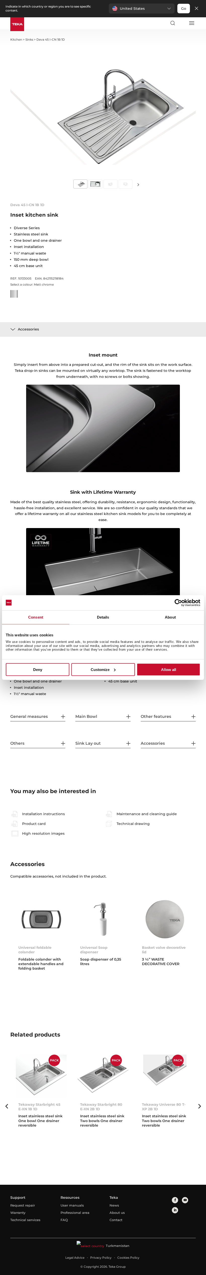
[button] (142, 8)
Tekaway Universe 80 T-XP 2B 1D (163, 1106)
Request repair (22, 1205)
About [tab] (170, 617)
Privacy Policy (101, 1257)
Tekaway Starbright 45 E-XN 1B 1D (39, 1106)
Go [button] (183, 8)
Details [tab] (103, 617)
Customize (100, 669)
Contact (116, 1220)
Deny (37, 669)
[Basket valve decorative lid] (164, 919)
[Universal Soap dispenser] (103, 919)
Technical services (25, 1220)
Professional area (75, 1213)
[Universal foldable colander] (41, 919)
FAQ (64, 1220)
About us (117, 1213)
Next (138, 184)
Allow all (168, 669)
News (114, 1205)
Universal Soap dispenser (94, 949)
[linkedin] (175, 1210)
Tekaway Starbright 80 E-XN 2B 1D (101, 1106)
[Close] (196, 8)
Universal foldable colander (35, 949)
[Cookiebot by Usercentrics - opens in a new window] (178, 602)
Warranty (17, 1213)
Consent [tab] (35, 617)
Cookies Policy (128, 1257)
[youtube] (185, 1200)
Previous (6, 1106)
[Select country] (182, 23)
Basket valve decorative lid (164, 949)
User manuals (72, 1205)
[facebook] (175, 1200)
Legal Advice (74, 1257)
